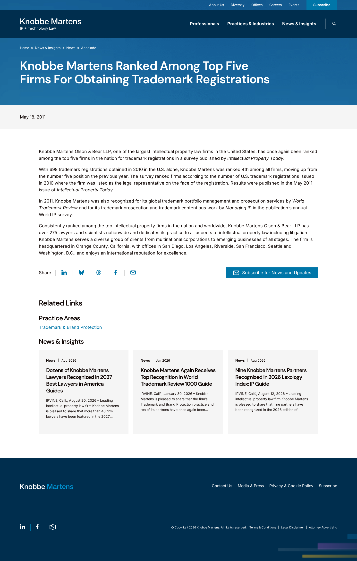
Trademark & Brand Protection (70, 327)
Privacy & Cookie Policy (291, 485)
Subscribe (321, 5)
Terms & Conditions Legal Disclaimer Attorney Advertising (293, 527)
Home (24, 48)
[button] (334, 23)
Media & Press (251, 485)
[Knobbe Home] (46, 486)
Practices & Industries (250, 23)
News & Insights (299, 23)
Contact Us (222, 485)
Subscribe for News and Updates (276, 272)
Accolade (88, 48)
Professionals (204, 23)
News (70, 48)
